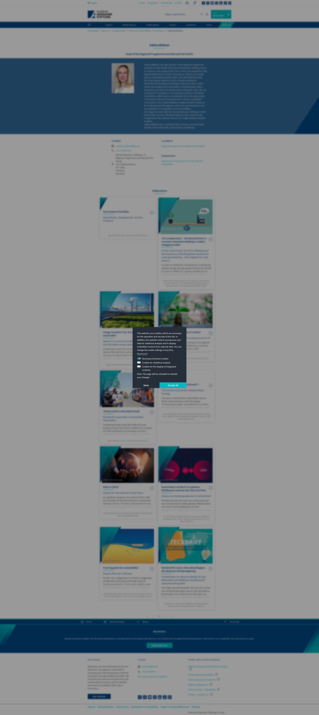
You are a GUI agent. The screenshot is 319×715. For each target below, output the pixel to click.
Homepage (93, 30)
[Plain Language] (187, 3)
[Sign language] (195, 3)
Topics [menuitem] (109, 24)
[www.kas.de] (100, 14)
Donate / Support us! (198, 694)
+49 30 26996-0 (148, 671)
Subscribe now (159, 645)
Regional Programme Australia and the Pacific (183, 146)
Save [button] (146, 385)
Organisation (120, 30)
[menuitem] (91, 24)
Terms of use (122, 706)
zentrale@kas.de (149, 666)
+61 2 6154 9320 (123, 150)
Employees (153, 2)
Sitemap (196, 706)
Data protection (105, 706)
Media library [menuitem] (129, 24)
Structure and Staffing (140, 30)
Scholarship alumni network (202, 679)
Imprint (91, 706)
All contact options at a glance (152, 676)
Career (142, 2)
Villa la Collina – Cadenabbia (202, 689)
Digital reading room (198, 684)
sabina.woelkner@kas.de (128, 146)
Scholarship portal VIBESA (201, 674)
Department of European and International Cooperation (182, 163)
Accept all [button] (173, 385)
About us (106, 30)
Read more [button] (142, 353)
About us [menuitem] (226, 24)
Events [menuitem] (172, 24)
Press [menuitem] (209, 24)
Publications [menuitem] (152, 24)
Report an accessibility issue (175, 706)
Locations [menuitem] (191, 24)
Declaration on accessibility (145, 706)
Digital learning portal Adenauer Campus (207, 666)
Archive (178, 2)
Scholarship (166, 2)
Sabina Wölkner (175, 30)
